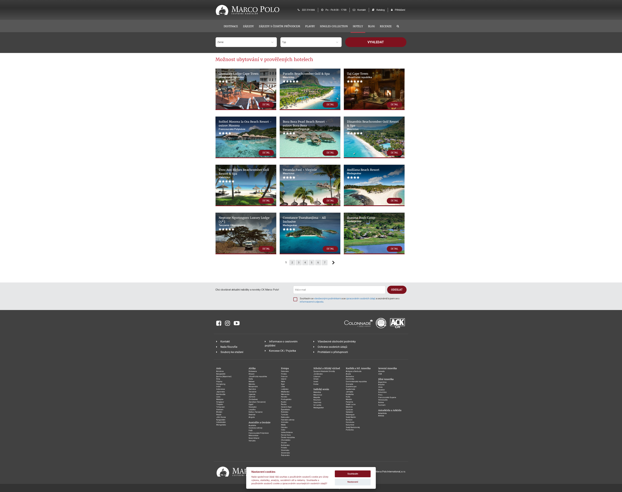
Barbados (350, 376)
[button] (246, 42)
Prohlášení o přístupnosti (333, 352)
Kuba (348, 397)
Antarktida (382, 413)
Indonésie (220, 389)
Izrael (315, 382)
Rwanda (252, 415)
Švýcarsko (285, 455)
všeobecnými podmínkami (327, 298)
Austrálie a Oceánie (260, 422)
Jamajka (349, 392)
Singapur (220, 402)
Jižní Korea (221, 417)
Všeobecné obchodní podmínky (337, 341)
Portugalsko (286, 399)
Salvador (349, 412)
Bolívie (381, 402)
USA (380, 374)
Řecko (284, 404)
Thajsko (219, 404)
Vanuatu (252, 441)
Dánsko (284, 427)
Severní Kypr (286, 407)
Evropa (285, 368)
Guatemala (350, 389)
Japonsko (220, 392)
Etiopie (251, 374)
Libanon (316, 376)
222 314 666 (308, 9)
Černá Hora (286, 435)
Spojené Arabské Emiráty (324, 371)
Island (283, 379)
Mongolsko (221, 425)
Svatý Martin (351, 417)
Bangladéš (220, 374)
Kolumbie (350, 425)
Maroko (252, 384)
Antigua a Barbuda (353, 371)
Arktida (381, 416)
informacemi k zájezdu (311, 301)
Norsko (284, 397)
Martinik (349, 407)
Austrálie (252, 425)
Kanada (381, 371)
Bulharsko (285, 445)
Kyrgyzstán (220, 420)
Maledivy (317, 392)
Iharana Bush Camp (361, 218)
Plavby (310, 26)
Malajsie (219, 399)
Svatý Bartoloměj (353, 427)
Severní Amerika (387, 368)
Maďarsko (285, 392)
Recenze (386, 26)
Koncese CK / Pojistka (282, 350)
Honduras (350, 422)
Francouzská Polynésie (259, 433)
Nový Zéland (254, 438)
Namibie (252, 389)
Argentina (382, 382)
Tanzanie (252, 392)
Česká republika (288, 437)
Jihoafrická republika (258, 376)
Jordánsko (318, 374)
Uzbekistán (221, 422)
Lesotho (252, 410)
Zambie (252, 397)
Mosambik (253, 387)
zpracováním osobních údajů (360, 298)
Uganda (252, 394)
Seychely (317, 402)
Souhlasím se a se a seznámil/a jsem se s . (349, 300)
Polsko (284, 448)
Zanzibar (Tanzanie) (257, 402)
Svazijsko (253, 407)
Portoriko (350, 430)
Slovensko (285, 453)
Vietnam (219, 410)
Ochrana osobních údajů (332, 346)
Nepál (218, 415)
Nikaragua (350, 415)
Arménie (220, 371)
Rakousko (285, 417)
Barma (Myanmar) (223, 376)
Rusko (283, 402)
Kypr (283, 384)
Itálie (283, 382)
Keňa (251, 379)
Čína (218, 379)
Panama (349, 402)
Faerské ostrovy (287, 420)
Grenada (349, 384)
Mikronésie (253, 435)
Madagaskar (318, 408)
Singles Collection (334, 26)
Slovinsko (285, 450)
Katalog (380, 9)
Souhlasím (352, 473)
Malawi (251, 382)
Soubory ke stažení (231, 352)
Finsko (284, 374)
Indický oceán (321, 389)
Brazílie (381, 385)
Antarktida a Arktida (389, 410)
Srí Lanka (317, 405)
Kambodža (220, 394)
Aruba (348, 374)
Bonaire (349, 420)
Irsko (283, 430)
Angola (252, 417)
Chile (380, 387)
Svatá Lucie (351, 404)
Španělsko (285, 410)
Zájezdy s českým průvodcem (279, 26)
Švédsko (284, 412)
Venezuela (382, 400)
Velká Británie (287, 432)
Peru (380, 395)
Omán (316, 379)
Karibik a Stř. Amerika (358, 368)
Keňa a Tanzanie (256, 412)
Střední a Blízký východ (326, 368)
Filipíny (219, 382)
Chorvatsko (285, 440)
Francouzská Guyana (387, 397)
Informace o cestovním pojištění (281, 343)
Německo (285, 394)
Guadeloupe (351, 387)
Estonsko (285, 371)
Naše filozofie (228, 346)
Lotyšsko (284, 389)
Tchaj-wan (220, 407)
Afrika (252, 368)
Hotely (358, 26)
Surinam (382, 405)
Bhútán (219, 412)
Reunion (317, 400)
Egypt (251, 404)
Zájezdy (248, 26)
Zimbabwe (253, 399)
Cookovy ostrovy (255, 428)
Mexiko (349, 399)
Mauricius (317, 395)
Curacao (349, 410)
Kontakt (361, 9)
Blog (371, 26)
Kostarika (350, 394)
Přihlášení (399, 9)
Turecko (284, 415)
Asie (218, 368)
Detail (266, 104)
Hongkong (220, 384)
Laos (218, 397)
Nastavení (352, 481)
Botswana (253, 371)
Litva (283, 387)
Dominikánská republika (356, 382)
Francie (284, 376)
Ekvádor (381, 390)
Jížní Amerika (386, 379)
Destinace (231, 26)
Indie (218, 387)
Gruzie (284, 443)
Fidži (251, 430)
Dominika (350, 379)
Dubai (315, 384)
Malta (283, 425)
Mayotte (316, 397)
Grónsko (284, 422)
